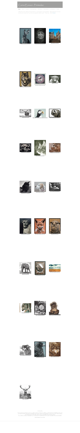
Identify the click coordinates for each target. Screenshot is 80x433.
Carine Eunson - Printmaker (31, 5)
